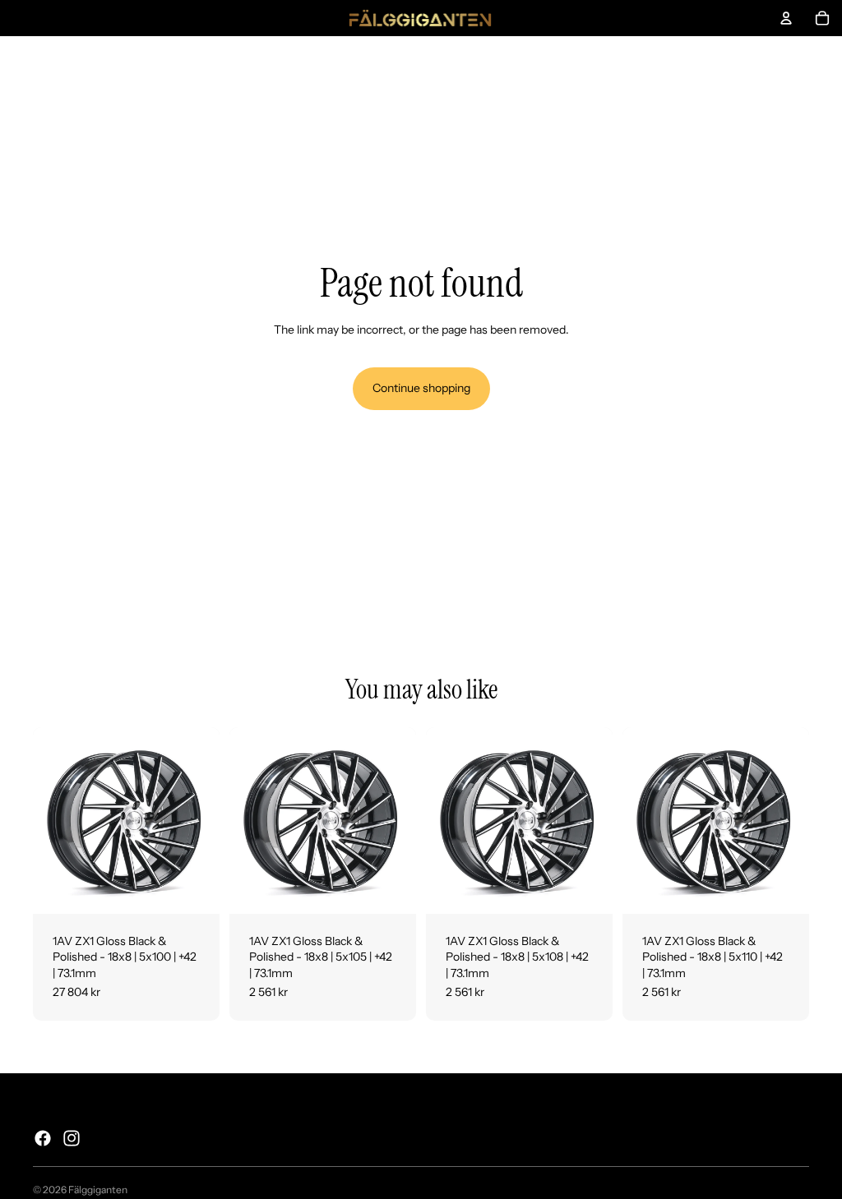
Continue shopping (421, 387)
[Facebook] (43, 1138)
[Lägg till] (194, 888)
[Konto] (786, 18)
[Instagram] (71, 1138)
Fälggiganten (97, 1189)
